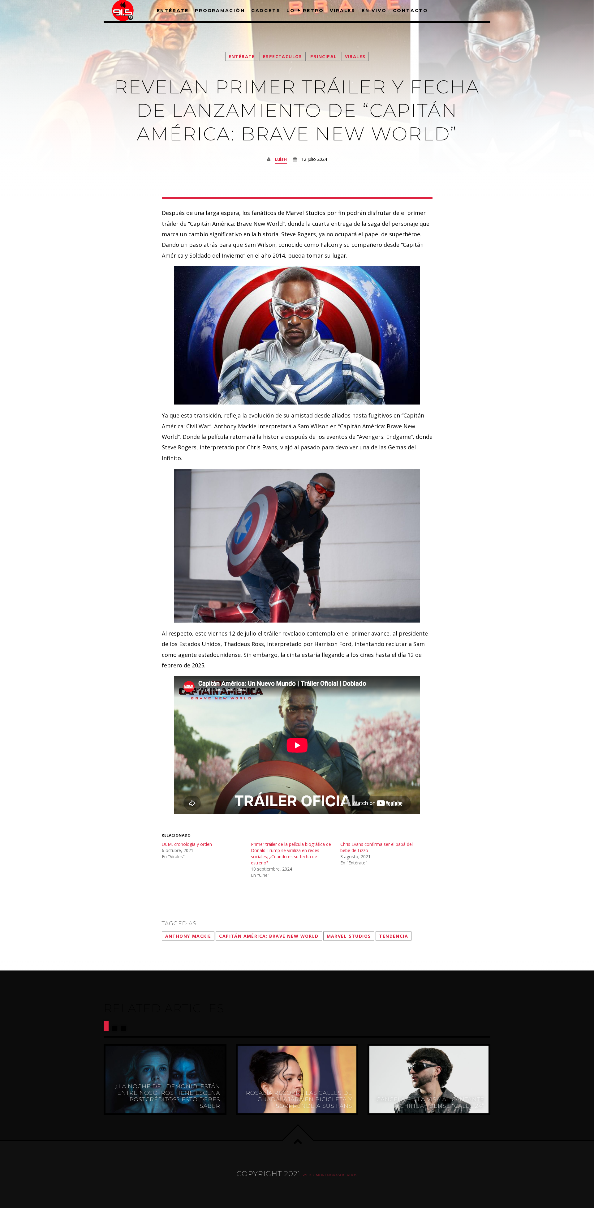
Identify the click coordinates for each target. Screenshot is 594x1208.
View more (165, 1079)
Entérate (242, 56)
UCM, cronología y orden (187, 844)
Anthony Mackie (188, 936)
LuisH (281, 159)
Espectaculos (282, 56)
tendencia (393, 936)
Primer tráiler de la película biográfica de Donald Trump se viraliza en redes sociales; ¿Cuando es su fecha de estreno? (291, 853)
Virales (355, 56)
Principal (323, 56)
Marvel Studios (349, 936)
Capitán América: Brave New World (268, 936)
